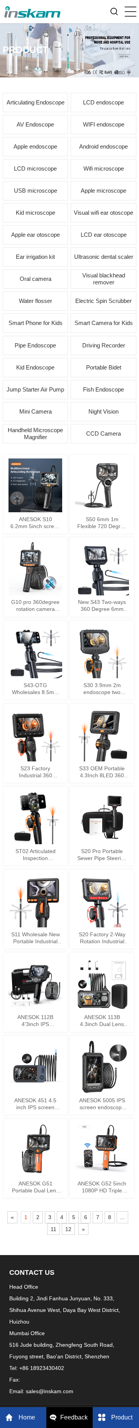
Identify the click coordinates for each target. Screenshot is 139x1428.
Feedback (74, 1417)
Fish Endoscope (103, 389)
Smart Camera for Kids (104, 323)
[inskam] (32, 9)
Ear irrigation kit (35, 256)
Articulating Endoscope (35, 102)
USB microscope (35, 190)
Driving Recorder (103, 345)
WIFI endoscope (103, 124)
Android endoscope (103, 146)
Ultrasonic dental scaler (103, 256)
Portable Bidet (103, 367)
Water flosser (35, 301)
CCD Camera (103, 433)
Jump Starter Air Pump (35, 389)
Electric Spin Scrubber (103, 301)
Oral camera (35, 278)
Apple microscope (103, 190)
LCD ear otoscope (104, 234)
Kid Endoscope (35, 367)
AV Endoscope (35, 124)
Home (27, 1417)
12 (68, 1229)
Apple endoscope (35, 146)
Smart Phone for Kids (35, 323)
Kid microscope (35, 212)
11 (53, 1229)
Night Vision (103, 411)
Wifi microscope (103, 168)
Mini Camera (35, 411)
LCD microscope (35, 168)
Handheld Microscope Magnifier (35, 433)
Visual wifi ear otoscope (103, 212)
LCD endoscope (103, 102)
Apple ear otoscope (35, 234)
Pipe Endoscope (35, 345)
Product (121, 1417)
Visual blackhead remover (103, 279)
